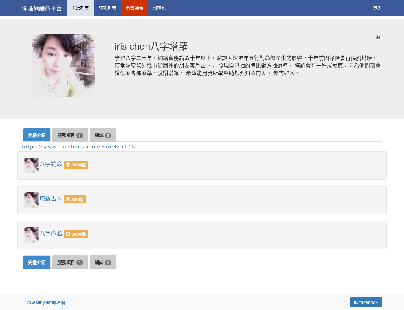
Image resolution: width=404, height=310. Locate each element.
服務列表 (107, 8)
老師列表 (80, 8)
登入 (377, 8)
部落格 (159, 8)
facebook (368, 302)
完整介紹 (37, 135)
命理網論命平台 (42, 8)
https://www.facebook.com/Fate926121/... (82, 146)
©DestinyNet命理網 (46, 302)
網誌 (102, 135)
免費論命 (134, 8)
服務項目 (69, 135)
